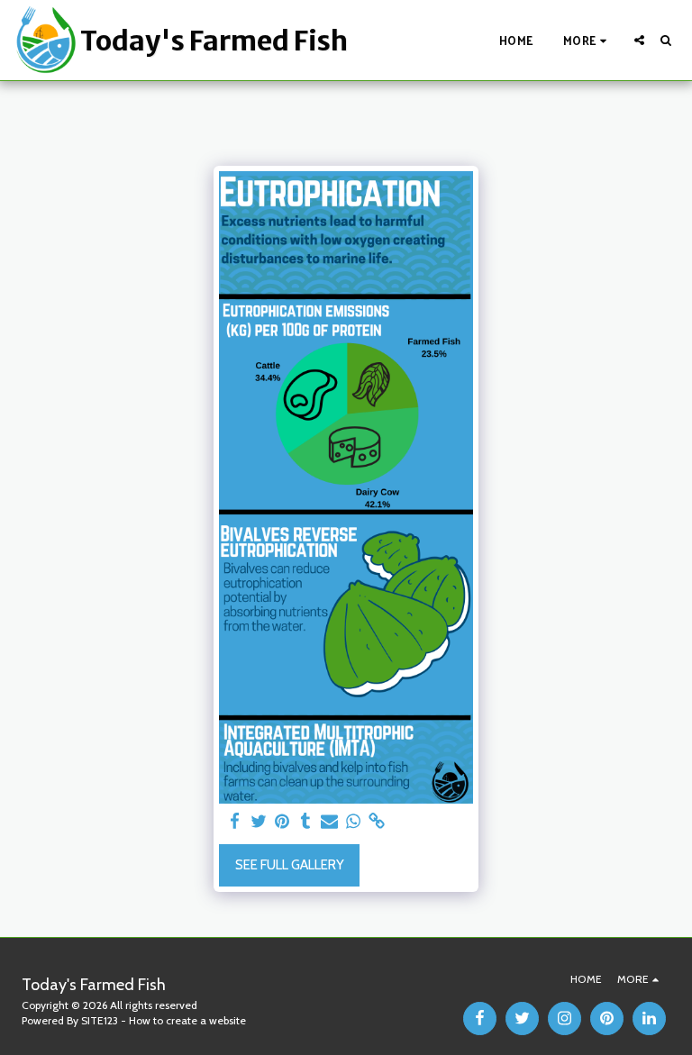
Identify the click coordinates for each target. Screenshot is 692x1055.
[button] (639, 40)
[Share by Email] (329, 822)
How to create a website (187, 1020)
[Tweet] (258, 822)
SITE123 (99, 1020)
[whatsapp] (352, 822)
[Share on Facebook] (234, 822)
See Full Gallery (289, 865)
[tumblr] (305, 822)
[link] (376, 822)
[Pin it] (281, 822)
